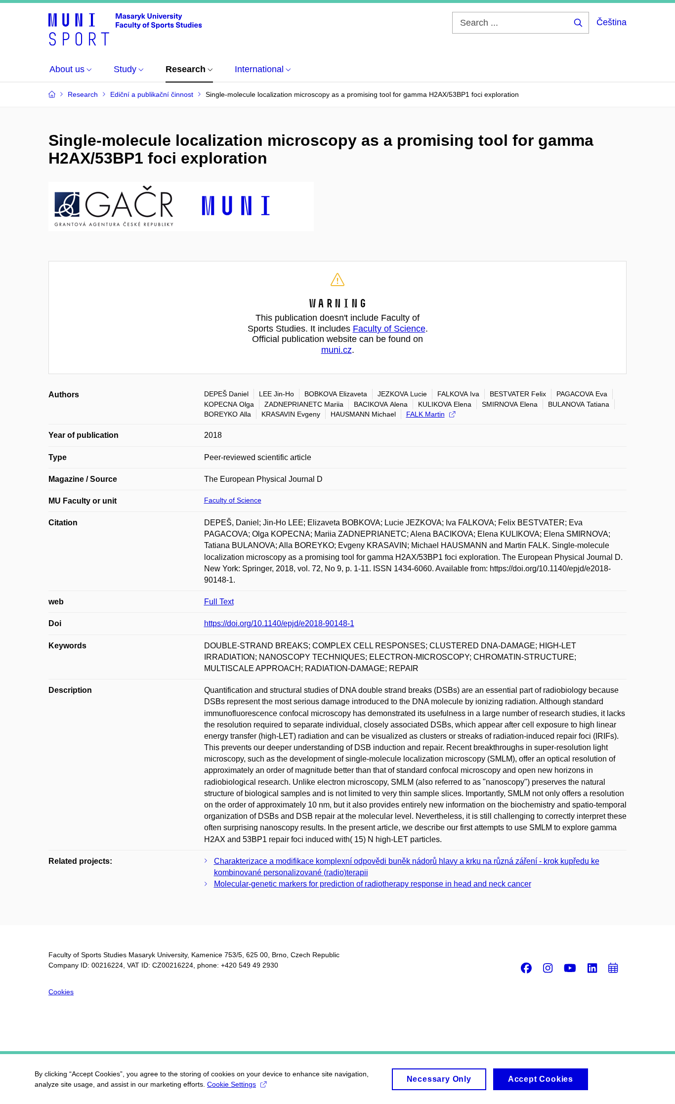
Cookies (61, 992)
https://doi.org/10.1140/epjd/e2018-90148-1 (279, 623)
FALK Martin (425, 414)
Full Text (219, 601)
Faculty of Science (389, 329)
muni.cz (336, 350)
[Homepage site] (125, 28)
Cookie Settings (231, 1084)
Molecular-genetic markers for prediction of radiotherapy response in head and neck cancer (372, 884)
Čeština (611, 22)
